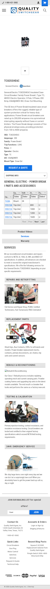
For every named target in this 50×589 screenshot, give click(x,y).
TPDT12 (8, 213)
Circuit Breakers (13, 545)
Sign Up (40, 526)
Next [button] (37, 222)
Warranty (25, 241)
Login (33, 526)
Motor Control (13, 552)
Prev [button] (30, 222)
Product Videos (25, 231)
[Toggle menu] (4, 10)
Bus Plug (12, 548)
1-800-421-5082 (11, 3)
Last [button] (43, 222)
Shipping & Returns (37, 529)
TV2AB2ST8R (11, 201)
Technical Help (12, 564)
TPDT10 (8, 209)
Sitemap (31, 587)
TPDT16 (8, 217)
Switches (12, 555)
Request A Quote (18, 167)
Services (25, 236)
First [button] (24, 222)
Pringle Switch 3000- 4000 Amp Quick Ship (37, 554)
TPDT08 (8, 205)
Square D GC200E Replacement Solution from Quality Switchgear (37, 547)
